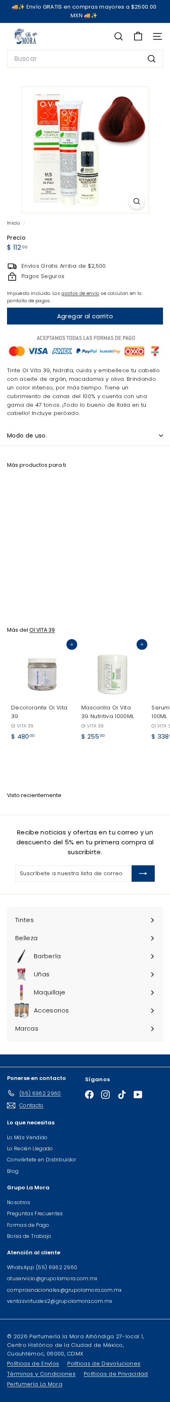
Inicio (14, 223)
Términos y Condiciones (41, 1374)
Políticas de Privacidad (116, 1374)
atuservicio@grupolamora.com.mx (52, 1278)
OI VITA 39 (42, 629)
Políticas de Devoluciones (103, 1363)
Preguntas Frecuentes (35, 1213)
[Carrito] (138, 36)
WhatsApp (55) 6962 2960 (42, 1267)
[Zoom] (136, 201)
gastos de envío (80, 293)
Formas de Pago (28, 1224)
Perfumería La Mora (34, 1384)
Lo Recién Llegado (30, 1148)
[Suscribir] (143, 873)
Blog (13, 1171)
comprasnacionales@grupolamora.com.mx (64, 1289)
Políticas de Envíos (33, 1363)
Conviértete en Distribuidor (41, 1159)
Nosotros (19, 1202)
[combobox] (85, 59)
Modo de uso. (27, 435)
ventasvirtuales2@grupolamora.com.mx (59, 1301)
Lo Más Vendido (27, 1137)
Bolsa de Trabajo (29, 1236)
